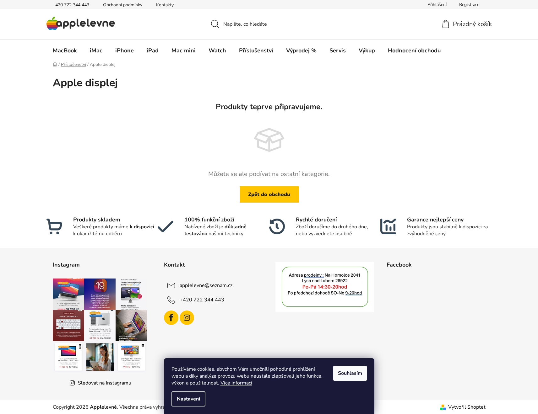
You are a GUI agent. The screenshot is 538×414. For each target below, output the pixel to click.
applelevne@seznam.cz (206, 285)
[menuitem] (64, 50)
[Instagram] (187, 317)
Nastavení (188, 398)
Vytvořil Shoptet (467, 407)
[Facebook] (171, 317)
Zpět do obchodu (269, 194)
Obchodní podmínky (122, 5)
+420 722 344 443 (71, 5)
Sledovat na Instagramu (104, 383)
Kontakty (165, 5)
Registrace (469, 5)
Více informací (236, 383)
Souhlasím (350, 373)
